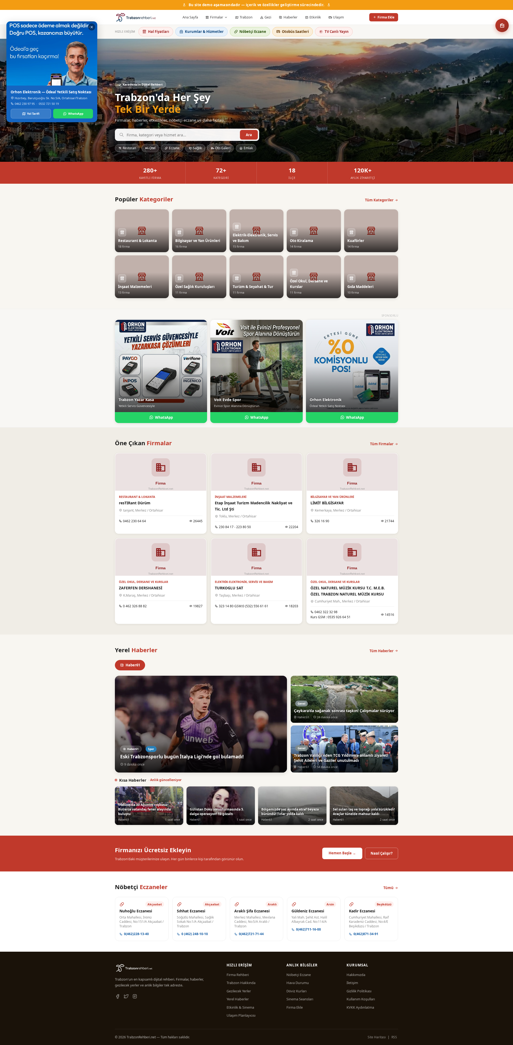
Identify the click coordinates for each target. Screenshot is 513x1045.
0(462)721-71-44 (251, 934)
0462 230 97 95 (25, 104)
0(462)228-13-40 (136, 934)
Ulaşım (338, 17)
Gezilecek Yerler (239, 991)
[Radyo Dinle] (502, 25)
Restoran (129, 148)
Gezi (268, 17)
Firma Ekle (386, 17)
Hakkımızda (356, 974)
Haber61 (133, 665)
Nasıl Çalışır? (381, 853)
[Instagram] (134, 996)
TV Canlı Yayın (337, 31)
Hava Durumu (297, 982)
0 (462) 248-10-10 (194, 934)
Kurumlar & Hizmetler (204, 31)
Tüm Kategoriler (379, 200)
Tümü (388, 887)
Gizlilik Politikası (359, 991)
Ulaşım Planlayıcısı (241, 1015)
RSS (394, 1037)
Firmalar (216, 17)
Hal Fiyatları (158, 31)
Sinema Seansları (299, 999)
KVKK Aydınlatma (360, 1007)
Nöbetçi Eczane (252, 31)
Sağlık (197, 148)
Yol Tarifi (33, 114)
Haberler (290, 17)
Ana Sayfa (190, 17)
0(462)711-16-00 (308, 929)
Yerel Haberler (238, 999)
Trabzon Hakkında (241, 982)
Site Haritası (377, 1037)
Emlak (248, 148)
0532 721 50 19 (49, 104)
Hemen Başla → (342, 853)
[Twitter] (126, 996)
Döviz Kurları (296, 991)
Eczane (174, 148)
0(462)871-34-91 (365, 934)
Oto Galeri (222, 148)
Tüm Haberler (382, 650)
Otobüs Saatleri (295, 31)
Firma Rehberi (238, 974)
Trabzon (246, 17)
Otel (152, 148)
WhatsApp (164, 417)
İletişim (352, 982)
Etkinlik (315, 17)
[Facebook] (117, 996)
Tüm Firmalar (382, 443)
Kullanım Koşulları (361, 999)
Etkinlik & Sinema (240, 1007)
